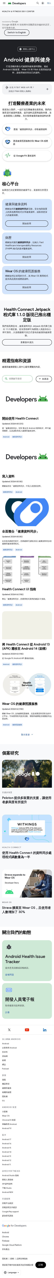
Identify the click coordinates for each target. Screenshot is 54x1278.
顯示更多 (27, 734)
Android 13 (6, 1156)
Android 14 (6, 1152)
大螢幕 (5, 1111)
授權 (12, 1259)
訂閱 (41, 1265)
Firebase (5, 1241)
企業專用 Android (9, 1048)
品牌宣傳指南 (22, 1259)
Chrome (5, 1236)
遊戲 (4, 1079)
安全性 (5, 1052)
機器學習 (5, 1084)
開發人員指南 (7, 1179)
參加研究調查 (7, 1216)
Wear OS (6, 1116)
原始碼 (5, 1056)
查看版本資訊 (27, 342)
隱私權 (5, 1096)
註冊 (7, 1012)
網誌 (4, 1064)
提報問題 (9, 974)
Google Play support (10, 1211)
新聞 (4, 1060)
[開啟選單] (4, 3)
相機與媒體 (6, 1092)
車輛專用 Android (9, 1124)
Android (5, 1043)
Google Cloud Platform (12, 1245)
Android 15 (6, 1148)
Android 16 (6, 1143)
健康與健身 (6, 1088)
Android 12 (6, 1160)
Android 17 (6, 1139)
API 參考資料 (7, 1184)
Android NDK (7, 1192)
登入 (49, 3)
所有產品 (5, 1249)
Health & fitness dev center (18, 11)
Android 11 (6, 1164)
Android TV (6, 1128)
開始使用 (26, 223)
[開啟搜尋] (37, 3)
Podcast (5, 1069)
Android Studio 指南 (10, 1175)
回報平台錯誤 (7, 1203)
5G (3, 1100)
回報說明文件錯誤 (9, 1207)
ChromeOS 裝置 (9, 1120)
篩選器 (44, 379)
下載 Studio (7, 1188)
